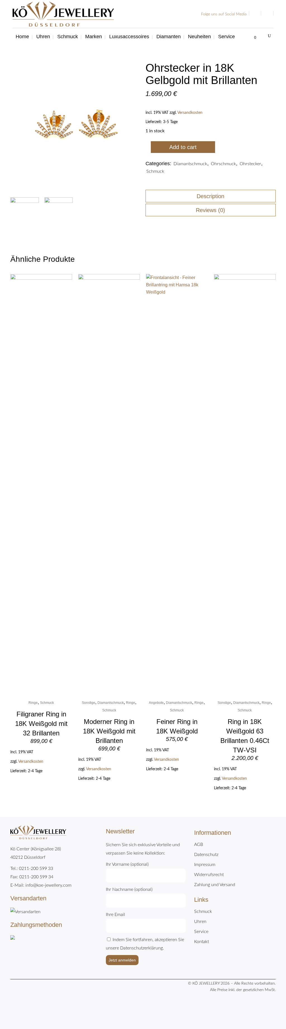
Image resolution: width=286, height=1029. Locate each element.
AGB (198, 844)
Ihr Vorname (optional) (127, 864)
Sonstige (88, 703)
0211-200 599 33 (36, 868)
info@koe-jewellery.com (48, 885)
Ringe (33, 703)
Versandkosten (189, 113)
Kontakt (201, 941)
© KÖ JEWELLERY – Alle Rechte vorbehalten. (232, 983)
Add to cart (183, 147)
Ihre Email (115, 914)
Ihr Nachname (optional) (129, 889)
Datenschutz (206, 854)
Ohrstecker (250, 164)
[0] (252, 36)
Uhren (200, 921)
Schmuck (155, 171)
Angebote (156, 703)
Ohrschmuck (223, 164)
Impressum (204, 864)
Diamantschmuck (190, 164)
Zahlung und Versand (214, 884)
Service (201, 931)
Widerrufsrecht (209, 874)
